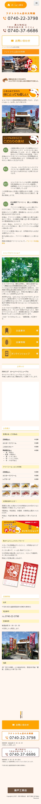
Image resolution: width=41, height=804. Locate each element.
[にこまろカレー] (25, 486)
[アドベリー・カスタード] (25, 493)
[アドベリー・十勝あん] (34, 493)
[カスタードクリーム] (15, 486)
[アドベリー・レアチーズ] (15, 493)
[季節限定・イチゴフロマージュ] (6, 493)
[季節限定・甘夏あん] (34, 486)
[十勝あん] (6, 486)
